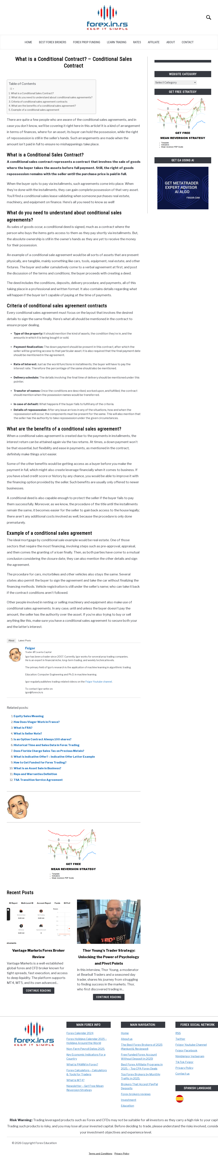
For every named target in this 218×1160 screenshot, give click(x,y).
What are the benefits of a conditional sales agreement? (43, 105)
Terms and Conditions (100, 1153)
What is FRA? (23, 727)
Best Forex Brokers (52, 42)
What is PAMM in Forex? (82, 1064)
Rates (137, 42)
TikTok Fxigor (184, 1062)
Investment (128, 1100)
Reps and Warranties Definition (35, 774)
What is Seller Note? (28, 733)
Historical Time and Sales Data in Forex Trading (47, 745)
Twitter (180, 1039)
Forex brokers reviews (136, 1094)
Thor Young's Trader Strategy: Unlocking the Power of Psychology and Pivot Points (108, 956)
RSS (178, 1033)
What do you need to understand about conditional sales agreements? (51, 97)
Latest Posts (24, 640)
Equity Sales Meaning (29, 716)
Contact (187, 42)
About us (127, 1039)
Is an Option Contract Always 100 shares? (42, 739)
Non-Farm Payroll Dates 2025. (85, 1048)
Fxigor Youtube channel (98, 681)
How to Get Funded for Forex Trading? (40, 762)
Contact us (182, 1073)
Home (28, 42)
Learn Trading (116, 42)
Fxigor (30, 648)
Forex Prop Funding (86, 42)
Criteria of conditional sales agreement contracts (39, 101)
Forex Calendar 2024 (80, 1033)
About (170, 42)
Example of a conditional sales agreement (35, 109)
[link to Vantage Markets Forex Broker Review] (38, 922)
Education (127, 1105)
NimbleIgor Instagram (189, 1056)
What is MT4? (75, 1080)
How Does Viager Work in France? (37, 722)
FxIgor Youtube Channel (191, 1044)
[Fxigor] (15, 660)
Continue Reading (38, 990)
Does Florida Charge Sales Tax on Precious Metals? (49, 751)
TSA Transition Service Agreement (38, 780)
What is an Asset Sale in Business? (37, 768)
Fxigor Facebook (186, 1050)
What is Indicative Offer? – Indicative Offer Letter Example (54, 756)
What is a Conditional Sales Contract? (32, 93)
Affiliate (154, 42)
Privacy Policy (184, 1068)
